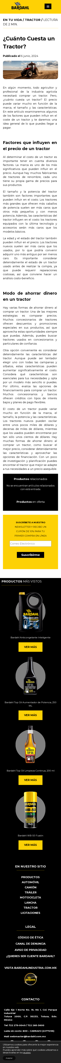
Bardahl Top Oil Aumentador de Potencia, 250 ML (30, 704)
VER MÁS (30, 647)
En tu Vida (12, 20)
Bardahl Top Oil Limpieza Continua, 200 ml (30, 770)
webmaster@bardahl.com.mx (27, 1036)
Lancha (30, 902)
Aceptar (9, 1058)
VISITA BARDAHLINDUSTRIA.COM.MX (30, 968)
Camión (30, 887)
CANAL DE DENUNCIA (31, 943)
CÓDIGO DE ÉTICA (30, 937)
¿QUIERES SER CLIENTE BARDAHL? (30, 956)
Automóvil (30, 882)
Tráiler (31, 892)
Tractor (32, 20)
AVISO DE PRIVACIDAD (30, 950)
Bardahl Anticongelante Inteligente (30, 637)
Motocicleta (30, 897)
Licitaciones (30, 913)
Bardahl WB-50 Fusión (30, 835)
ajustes (26, 1052)
